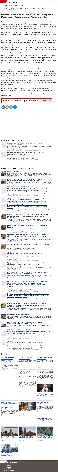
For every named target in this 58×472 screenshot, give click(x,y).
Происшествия (34, 8)
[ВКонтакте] (3, 107)
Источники (19, 8)
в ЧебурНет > (8, 10)
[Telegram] (11, 107)
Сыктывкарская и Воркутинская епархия (24, 101)
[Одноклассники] (7, 107)
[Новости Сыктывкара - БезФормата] (9, 2)
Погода (26, 8)
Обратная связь (7, 467)
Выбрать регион (7, 468)
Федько (8, 34)
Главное (6, 8)
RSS (13, 470)
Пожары (43, 8)
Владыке (4, 32)
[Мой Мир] (15, 107)
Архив (12, 8)
